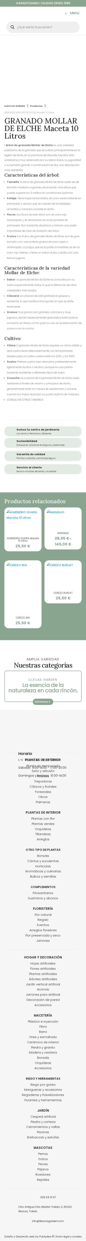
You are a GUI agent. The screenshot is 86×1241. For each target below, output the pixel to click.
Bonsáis (43, 856)
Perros (43, 1154)
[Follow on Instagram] (47, 740)
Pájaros (43, 1169)
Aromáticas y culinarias (43, 871)
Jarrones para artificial (43, 994)
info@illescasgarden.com (48, 1221)
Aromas (43, 989)
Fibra (43, 1026)
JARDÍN (43, 1110)
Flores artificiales (43, 968)
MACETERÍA (43, 1015)
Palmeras (43, 802)
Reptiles (43, 1179)
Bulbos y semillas (43, 876)
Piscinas (43, 1132)
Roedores (43, 1174)
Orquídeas (43, 829)
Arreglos (43, 839)
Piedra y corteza (43, 1122)
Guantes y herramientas (43, 1100)
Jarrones (43, 940)
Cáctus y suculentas (43, 861)
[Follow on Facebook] (38, 740)
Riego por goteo (43, 1084)
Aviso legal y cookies (69, 1236)
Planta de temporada (43, 766)
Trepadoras (43, 781)
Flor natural (43, 914)
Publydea (45, 1236)
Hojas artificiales (43, 963)
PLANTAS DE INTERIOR (43, 812)
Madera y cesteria (43, 1052)
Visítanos (41, 702)
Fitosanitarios (43, 893)
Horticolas (43, 866)
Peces (43, 1164)
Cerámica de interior (43, 1042)
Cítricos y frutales (43, 786)
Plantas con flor (43, 818)
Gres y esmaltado (43, 1037)
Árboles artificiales (43, 979)
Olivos (43, 797)
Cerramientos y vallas (43, 1127)
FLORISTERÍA (43, 908)
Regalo (43, 919)
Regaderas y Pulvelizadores (43, 1095)
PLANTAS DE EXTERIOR (43, 760)
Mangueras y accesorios (43, 1089)
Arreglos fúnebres (43, 930)
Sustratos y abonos (43, 898)
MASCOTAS (43, 1147)
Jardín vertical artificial (43, 984)
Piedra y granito (43, 1047)
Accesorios (43, 1005)
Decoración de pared (43, 1000)
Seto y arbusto (43, 771)
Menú (74, 12)
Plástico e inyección (43, 1021)
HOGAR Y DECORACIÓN (43, 957)
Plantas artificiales (43, 974)
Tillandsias (43, 834)
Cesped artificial (43, 1116)
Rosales (43, 776)
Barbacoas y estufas (43, 1137)
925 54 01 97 (48, 1197)
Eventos (43, 925)
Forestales (43, 792)
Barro (43, 1031)
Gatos (43, 1159)
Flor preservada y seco (43, 935)
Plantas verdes (43, 824)
